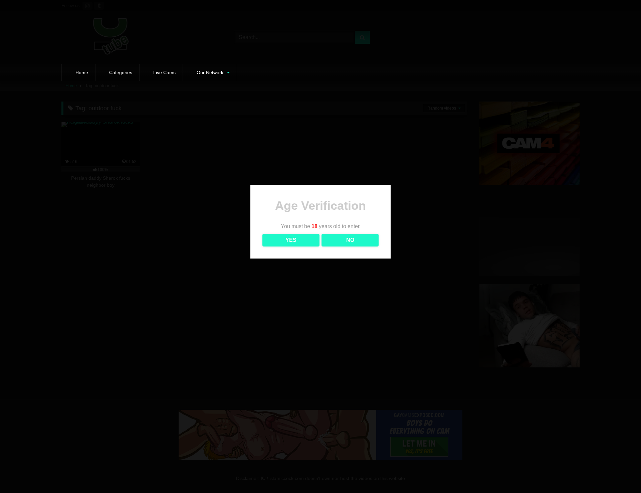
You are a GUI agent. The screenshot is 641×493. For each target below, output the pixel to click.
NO (350, 240)
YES (290, 240)
